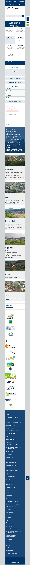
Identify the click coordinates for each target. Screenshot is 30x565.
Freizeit (10, 47)
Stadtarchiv (9, 495)
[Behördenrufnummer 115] (15, 352)
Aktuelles (9, 30)
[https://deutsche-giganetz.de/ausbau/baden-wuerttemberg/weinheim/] (15, 346)
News (7, 414)
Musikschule (9, 490)
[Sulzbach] (15, 291)
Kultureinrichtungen (11, 507)
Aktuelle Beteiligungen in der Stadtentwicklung (13, 448)
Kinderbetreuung (10, 476)
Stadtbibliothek (10, 482)
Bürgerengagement (15, 78)
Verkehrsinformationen (12, 420)
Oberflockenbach (9, 92)
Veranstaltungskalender (12, 417)
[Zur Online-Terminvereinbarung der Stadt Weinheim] (28, 25)
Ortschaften (15, 86)
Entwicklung (20, 47)
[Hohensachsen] (15, 165)
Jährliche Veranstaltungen (13, 504)
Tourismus (15, 26)
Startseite (8, 59)
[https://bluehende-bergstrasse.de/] (15, 376)
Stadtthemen (15, 20)
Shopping (8, 517)
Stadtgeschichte (15, 75)
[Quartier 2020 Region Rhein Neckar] (15, 394)
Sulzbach (7, 97)
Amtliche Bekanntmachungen (13, 422)
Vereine (8, 523)
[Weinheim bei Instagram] (28, 19)
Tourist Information (11, 515)
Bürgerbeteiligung (10, 439)
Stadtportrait (15, 71)
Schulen (8, 479)
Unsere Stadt (9, 39)
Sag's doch (9, 442)
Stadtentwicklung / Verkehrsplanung (11, 536)
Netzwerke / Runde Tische (13, 445)
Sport (7, 520)
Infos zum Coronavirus (12, 431)
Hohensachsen (8, 88)
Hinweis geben (9, 1)
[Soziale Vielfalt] (15, 358)
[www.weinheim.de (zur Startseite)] (15, 9)
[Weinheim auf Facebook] (28, 17)
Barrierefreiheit (17, 1)
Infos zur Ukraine (10, 433)
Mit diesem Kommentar (12, 114)
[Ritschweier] (15, 271)
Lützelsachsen (8, 90)
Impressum (10, 561)
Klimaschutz (9, 539)
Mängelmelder (10, 451)
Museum (8, 493)
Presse (17, 3)
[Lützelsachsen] (15, 192)
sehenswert (9, 509)
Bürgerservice (15, 23)
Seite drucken (9, 305)
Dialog (20, 30)
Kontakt (17, 4)
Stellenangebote (10, 428)
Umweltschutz (9, 542)
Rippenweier (8, 94)
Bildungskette (9, 484)
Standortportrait (10, 548)
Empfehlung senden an (12, 109)
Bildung (20, 39)
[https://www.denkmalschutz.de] (15, 370)
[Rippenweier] (15, 244)
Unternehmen (9, 550)
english (21, 4)
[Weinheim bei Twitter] (28, 20)
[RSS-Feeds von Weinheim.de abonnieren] (28, 22)
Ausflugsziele (9, 512)
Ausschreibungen (10, 425)
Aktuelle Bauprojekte (11, 529)
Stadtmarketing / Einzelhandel (13, 553)
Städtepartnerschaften (15, 82)
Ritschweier (8, 95)
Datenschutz (15, 561)
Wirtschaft (10, 55)
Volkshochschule (10, 487)
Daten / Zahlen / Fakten (15, 101)
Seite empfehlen (9, 307)
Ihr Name (8, 124)
